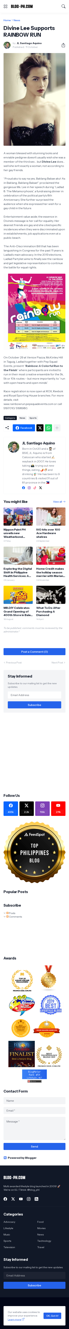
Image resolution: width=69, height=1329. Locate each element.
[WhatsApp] (48, 427)
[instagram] (29, 488)
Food (40, 1221)
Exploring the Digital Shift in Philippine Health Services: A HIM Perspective (18, 572)
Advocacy (9, 1221)
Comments (15, 916)
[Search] (63, 6)
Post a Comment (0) (34, 651)
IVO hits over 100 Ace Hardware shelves (48, 533)
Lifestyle (8, 1228)
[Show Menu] (5, 6)
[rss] (36, 1199)
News (17, 20)
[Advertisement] (34, 752)
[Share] (61, 45)
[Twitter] (40, 427)
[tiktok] (34, 488)
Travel (40, 1247)
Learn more (14, 1319)
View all (57, 501)
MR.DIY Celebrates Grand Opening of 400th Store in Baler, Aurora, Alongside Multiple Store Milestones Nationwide (18, 611)
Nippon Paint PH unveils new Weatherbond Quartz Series (15, 533)
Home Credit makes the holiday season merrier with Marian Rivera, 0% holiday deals (50, 572)
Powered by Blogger (22, 1157)
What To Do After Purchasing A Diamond (48, 611)
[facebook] (23, 488)
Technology (44, 1240)
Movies (41, 1228)
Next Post (57, 662)
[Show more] (57, 427)
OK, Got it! (52, 1315)
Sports (33, 418)
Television (9, 1247)
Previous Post (14, 662)
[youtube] (21, 1199)
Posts (11, 913)
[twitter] (40, 488)
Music (7, 1234)
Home (7, 20)
